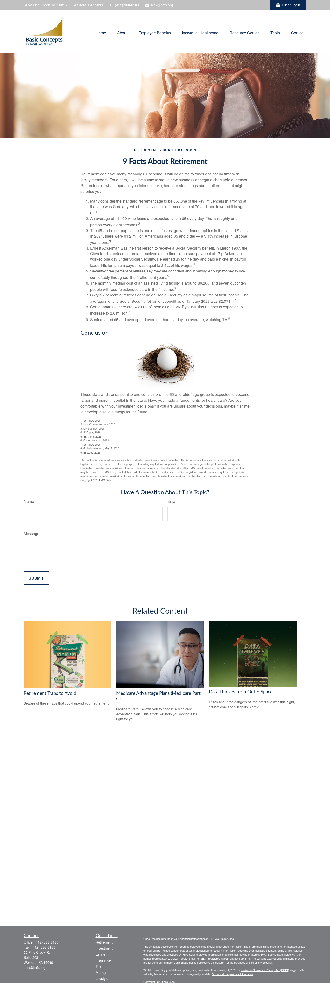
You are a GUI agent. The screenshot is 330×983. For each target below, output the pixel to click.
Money (101, 972)
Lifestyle (102, 978)
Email (172, 501)
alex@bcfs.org (162, 4)
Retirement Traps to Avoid (50, 693)
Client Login (291, 4)
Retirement (104, 942)
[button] (101, 33)
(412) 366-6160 (127, 4)
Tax (98, 966)
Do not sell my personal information (232, 974)
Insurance (103, 960)
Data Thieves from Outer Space (241, 692)
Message (31, 533)
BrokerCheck (227, 939)
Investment (104, 948)
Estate (100, 954)
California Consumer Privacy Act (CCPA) (265, 970)
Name (29, 501)
